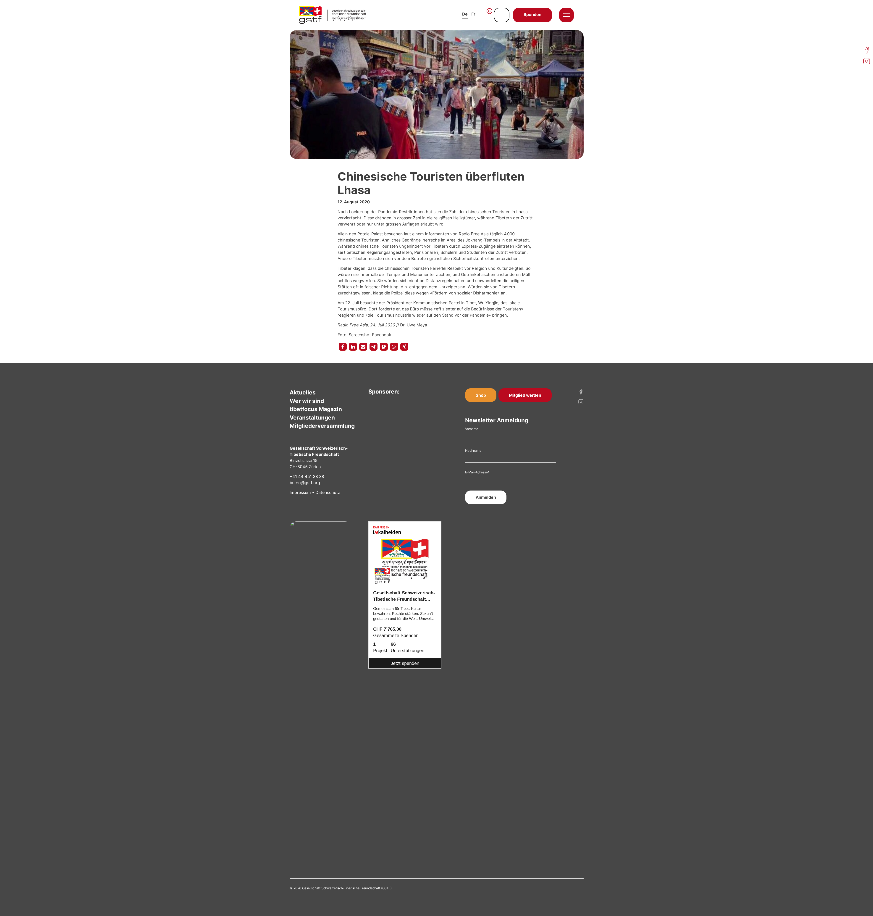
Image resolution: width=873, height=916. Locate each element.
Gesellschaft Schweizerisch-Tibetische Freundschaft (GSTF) (404, 596)
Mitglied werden (525, 395)
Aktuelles (303, 392)
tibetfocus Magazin (316, 409)
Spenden (532, 14)
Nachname (473, 450)
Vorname (471, 429)
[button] (343, 347)
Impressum (300, 492)
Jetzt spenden (405, 663)
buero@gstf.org (305, 482)
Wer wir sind (307, 400)
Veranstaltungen (312, 417)
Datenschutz (327, 492)
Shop (481, 395)
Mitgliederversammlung (322, 425)
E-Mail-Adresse (477, 472)
